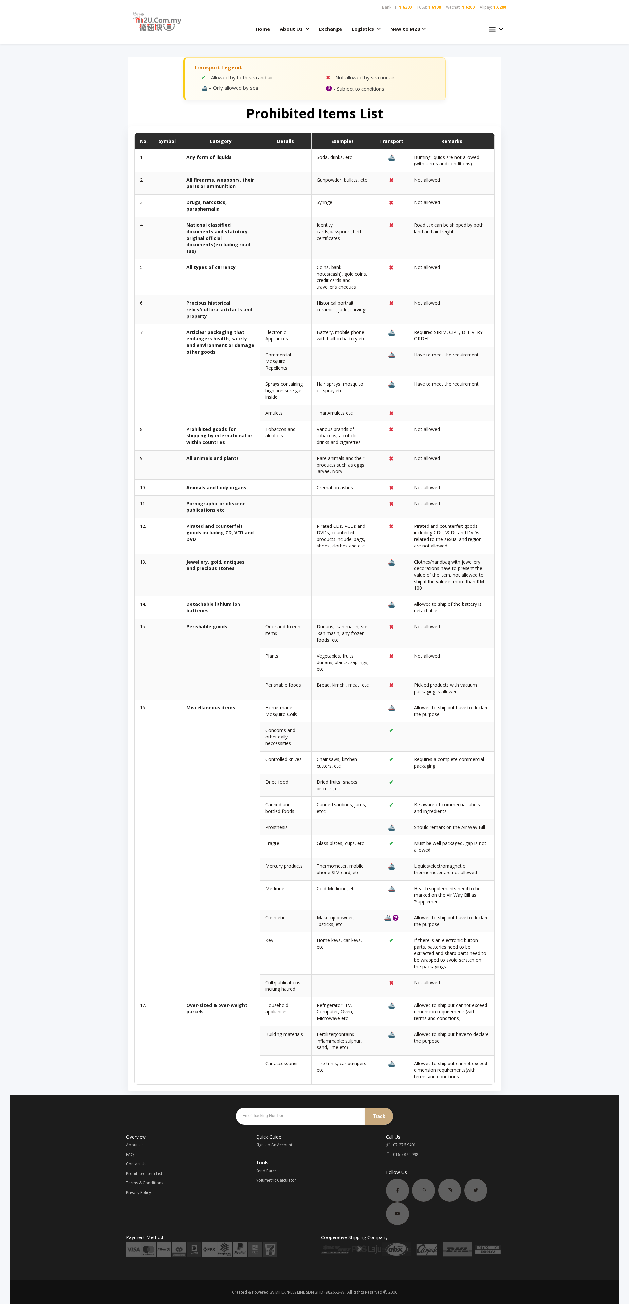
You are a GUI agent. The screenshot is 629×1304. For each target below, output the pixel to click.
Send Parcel (267, 1171)
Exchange (330, 29)
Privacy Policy (138, 1192)
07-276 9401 (404, 1145)
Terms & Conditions (144, 1183)
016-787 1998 (405, 1154)
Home (263, 29)
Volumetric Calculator (276, 1180)
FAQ (130, 1154)
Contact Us (136, 1164)
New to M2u (405, 29)
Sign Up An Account (274, 1145)
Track (379, 1116)
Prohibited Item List (144, 1173)
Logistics (363, 29)
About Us (292, 29)
